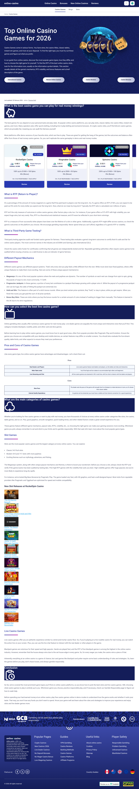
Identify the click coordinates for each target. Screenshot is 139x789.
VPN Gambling (66, 743)
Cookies (89, 746)
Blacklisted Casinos (119, 753)
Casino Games (66, 753)
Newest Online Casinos (53, 80)
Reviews (94, 3)
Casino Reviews (91, 80)
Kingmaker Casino (67, 159)
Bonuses (63, 3)
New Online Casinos (79, 3)
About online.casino (94, 743)
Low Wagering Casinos (43, 760)
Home (6, 14)
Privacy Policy (91, 750)
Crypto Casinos (40, 743)
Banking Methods (67, 750)
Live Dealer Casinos (42, 750)
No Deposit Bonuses (42, 753)
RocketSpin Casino (24, 159)
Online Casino (51, 3)
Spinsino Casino (109, 159)
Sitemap (89, 753)
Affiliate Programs (67, 760)
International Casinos (14, 80)
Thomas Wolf (32, 100)
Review (24, 184)
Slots (78, 9)
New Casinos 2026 (42, 746)
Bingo (71, 9)
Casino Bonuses (126, 80)
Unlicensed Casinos (119, 750)
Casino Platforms (67, 757)
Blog (88, 757)
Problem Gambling (119, 746)
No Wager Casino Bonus (44, 757)
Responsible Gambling (120, 743)
